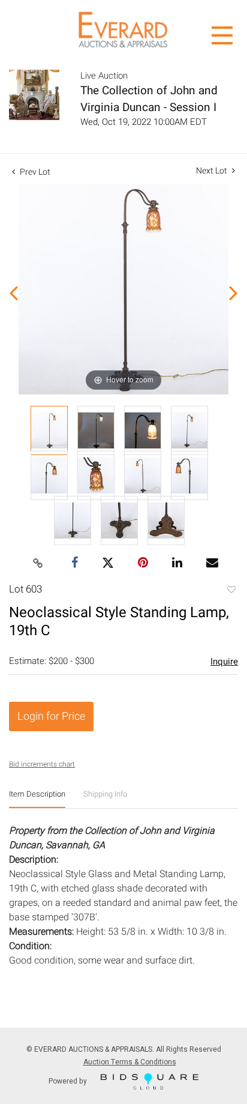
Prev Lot (34, 172)
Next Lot (212, 171)
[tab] (37, 798)
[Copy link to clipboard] (38, 564)
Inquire (224, 661)
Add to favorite (231, 591)
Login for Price (51, 716)
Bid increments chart (42, 764)
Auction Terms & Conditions (129, 1062)
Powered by (69, 1080)
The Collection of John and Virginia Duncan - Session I (149, 99)
